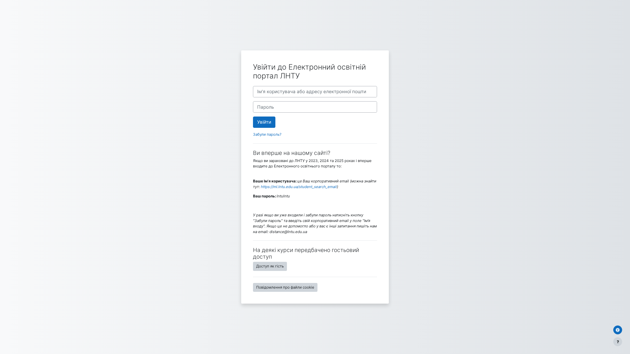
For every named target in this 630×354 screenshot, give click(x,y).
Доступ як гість (270, 266)
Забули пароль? (267, 134)
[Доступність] (617, 329)
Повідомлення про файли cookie (285, 287)
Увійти (264, 122)
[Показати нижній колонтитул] (617, 341)
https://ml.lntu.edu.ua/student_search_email (299, 186)
